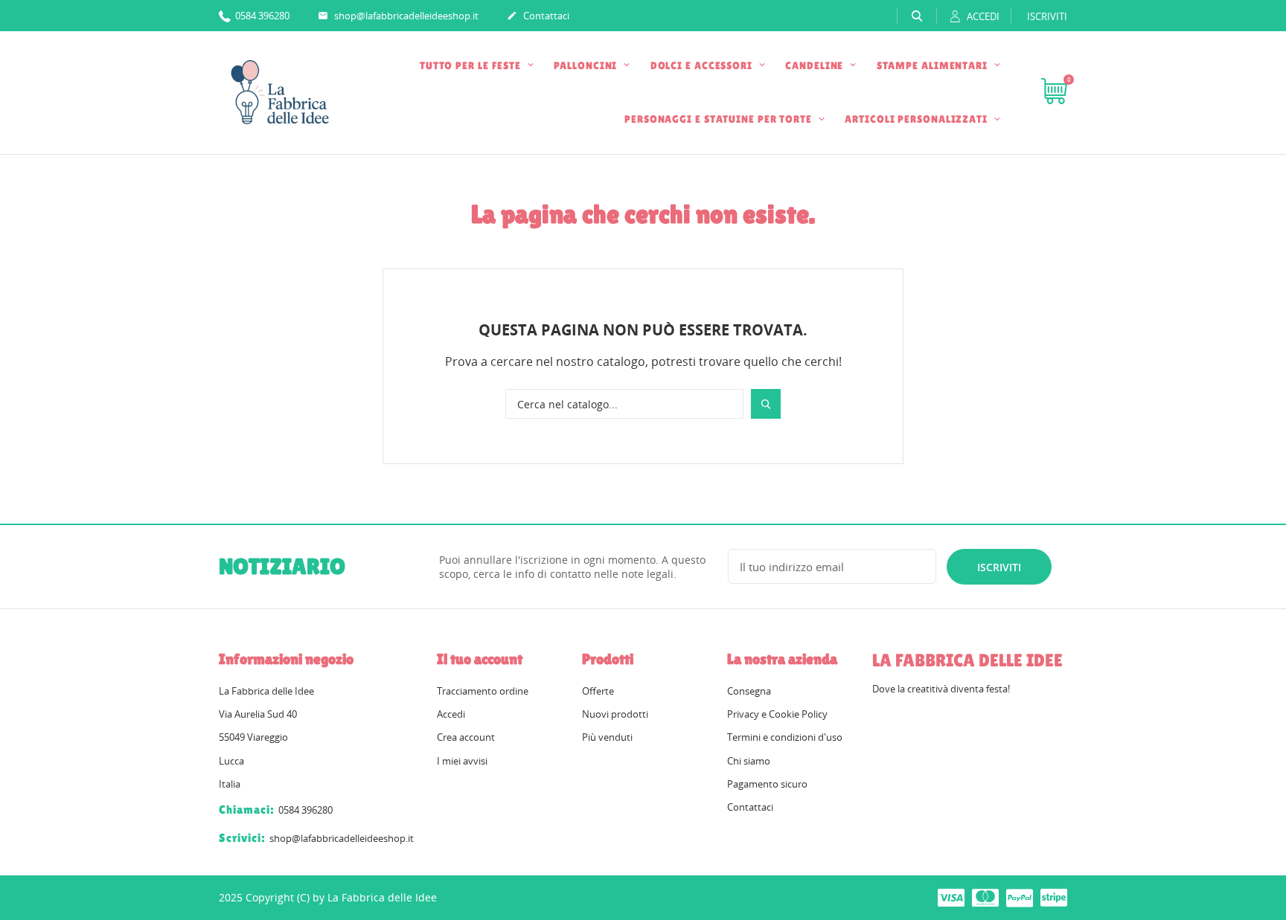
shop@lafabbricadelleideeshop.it (398, 15)
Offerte (598, 691)
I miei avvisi (462, 761)
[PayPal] (1019, 897)
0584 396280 (261, 15)
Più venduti (607, 737)
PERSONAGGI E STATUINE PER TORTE (719, 119)
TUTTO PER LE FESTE (472, 65)
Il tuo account (479, 659)
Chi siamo (748, 761)
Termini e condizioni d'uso (784, 737)
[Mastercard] (985, 897)
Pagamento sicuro (767, 784)
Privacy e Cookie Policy (777, 714)
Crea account (466, 737)
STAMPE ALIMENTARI (934, 65)
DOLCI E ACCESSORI (702, 65)
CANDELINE (815, 65)
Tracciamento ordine (482, 691)
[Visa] (951, 897)
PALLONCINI (587, 65)
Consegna (749, 691)
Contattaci (538, 15)
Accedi (451, 714)
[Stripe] (1053, 897)
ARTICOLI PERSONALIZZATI (918, 119)
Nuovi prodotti (615, 714)
